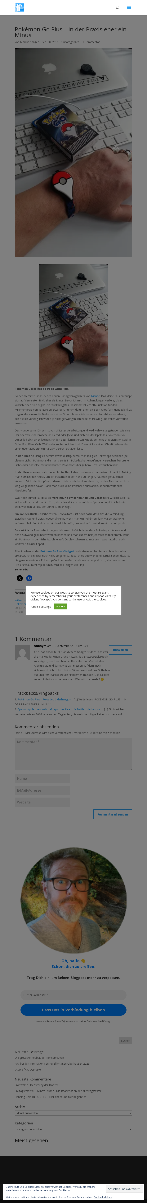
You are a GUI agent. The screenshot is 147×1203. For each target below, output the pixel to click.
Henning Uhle (23, 1097)
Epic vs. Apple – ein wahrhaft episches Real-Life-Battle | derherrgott (60, 709)
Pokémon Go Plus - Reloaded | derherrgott (44, 699)
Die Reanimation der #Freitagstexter (78, 1091)
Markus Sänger (29, 42)
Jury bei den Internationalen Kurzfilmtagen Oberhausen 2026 (52, 1063)
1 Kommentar (91, 42)
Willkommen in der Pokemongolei (26, 602)
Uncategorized (70, 42)
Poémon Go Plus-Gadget (57, 551)
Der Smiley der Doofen (44, 1085)
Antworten (120, 650)
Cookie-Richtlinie (103, 1197)
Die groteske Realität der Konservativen (39, 1057)
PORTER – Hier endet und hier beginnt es (61, 1097)
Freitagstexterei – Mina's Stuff (33, 1091)
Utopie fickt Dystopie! (28, 1069)
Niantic (95, 396)
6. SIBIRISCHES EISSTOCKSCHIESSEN (105, 602)
